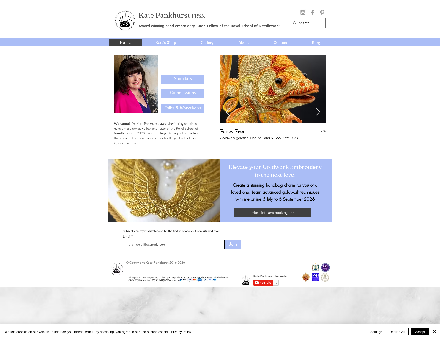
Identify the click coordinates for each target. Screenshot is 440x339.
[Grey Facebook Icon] (312, 12)
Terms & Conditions (160, 279)
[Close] (434, 331)
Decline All (397, 331)
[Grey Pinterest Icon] (322, 12)
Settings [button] (376, 331)
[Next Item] (317, 112)
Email (127, 236)
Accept (420, 331)
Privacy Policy (181, 331)
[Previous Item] (228, 112)
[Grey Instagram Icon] (303, 12)
